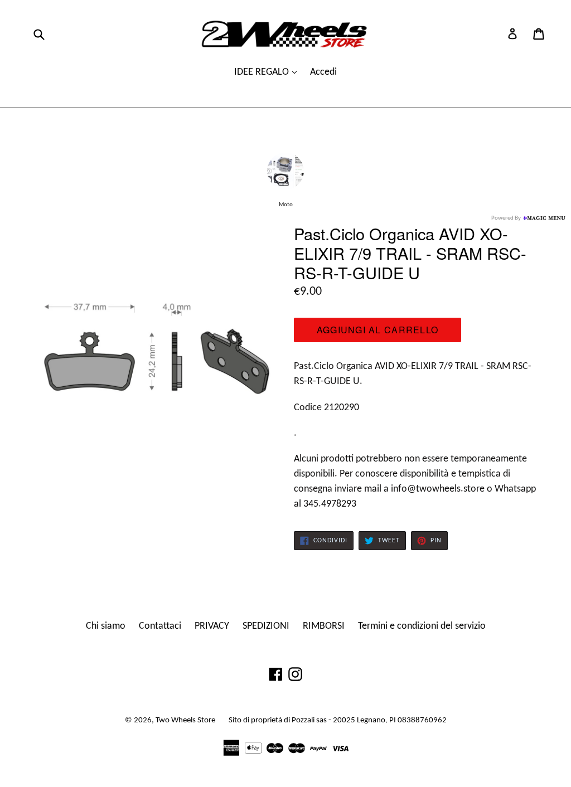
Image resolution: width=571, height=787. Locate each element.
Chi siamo (105, 626)
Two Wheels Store (185, 720)
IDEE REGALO (262, 72)
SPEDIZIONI (266, 626)
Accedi (323, 72)
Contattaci (160, 626)
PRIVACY (212, 626)
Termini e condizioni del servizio (422, 626)
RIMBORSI (324, 626)
